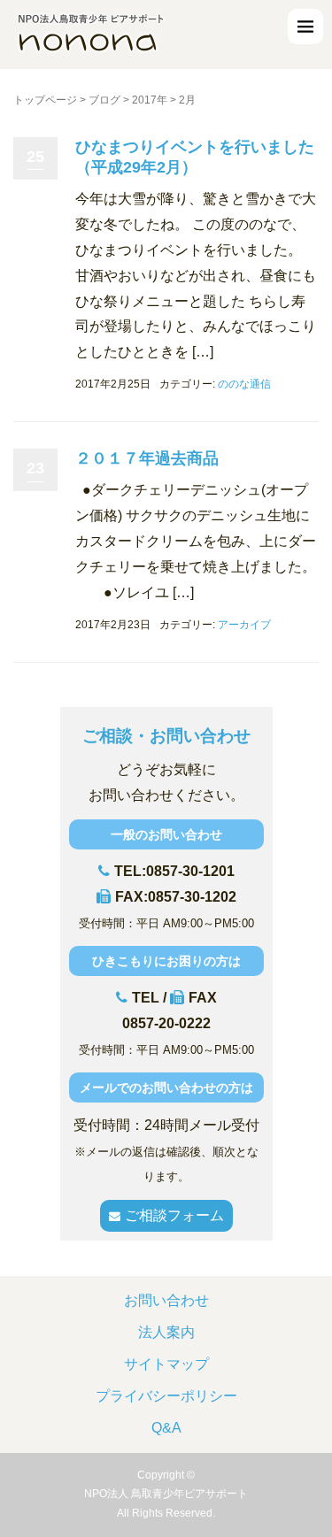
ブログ (104, 100)
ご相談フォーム (174, 1215)
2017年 (149, 100)
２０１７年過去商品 (147, 458)
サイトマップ (166, 1364)
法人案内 (166, 1332)
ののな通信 (244, 384)
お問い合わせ (166, 1300)
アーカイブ (244, 625)
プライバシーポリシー (166, 1395)
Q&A (166, 1427)
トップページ (45, 100)
